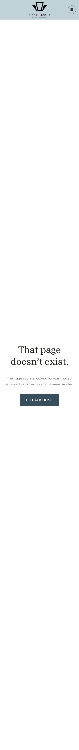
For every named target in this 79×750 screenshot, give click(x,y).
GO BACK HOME (39, 400)
